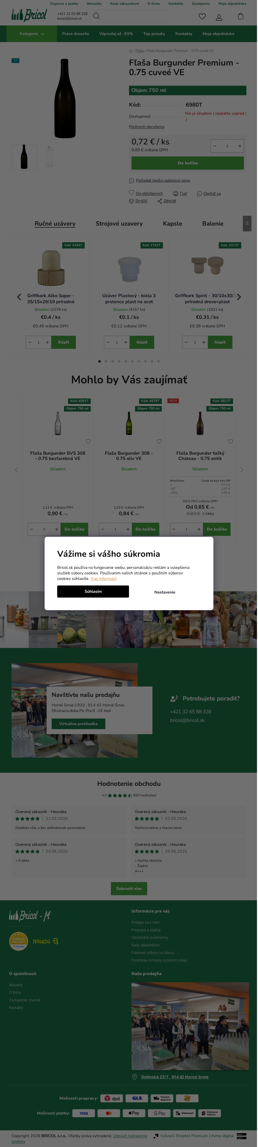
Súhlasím (91, 591)
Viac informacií (102, 578)
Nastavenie (163, 592)
